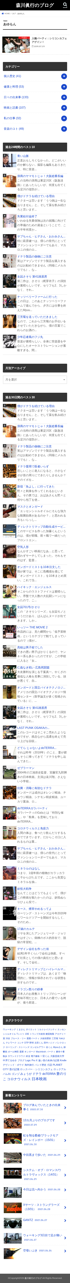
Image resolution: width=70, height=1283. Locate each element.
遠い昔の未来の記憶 (48, 1060)
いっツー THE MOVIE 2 (32, 627)
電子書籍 (35, 1056)
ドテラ (37, 1074)
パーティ (51, 1051)
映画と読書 (14, 107)
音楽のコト (14, 128)
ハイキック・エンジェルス (34, 587)
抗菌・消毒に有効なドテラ (34, 788)
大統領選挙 (45, 1038)
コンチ (20, 1042)
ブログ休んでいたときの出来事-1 (41, 1107)
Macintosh (41, 1051)
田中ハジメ (49, 1042)
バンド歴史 (40, 1065)
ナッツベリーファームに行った (37, 296)
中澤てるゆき (10, 1060)
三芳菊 (55, 1038)
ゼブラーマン (25, 768)
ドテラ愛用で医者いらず (33, 466)
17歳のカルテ (26, 928)
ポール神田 (13, 1051)
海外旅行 (29, 1065)
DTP (26, 1042)
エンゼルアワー (37, 1047)
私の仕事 (12, 118)
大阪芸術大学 (57, 1056)
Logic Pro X (31, 1060)
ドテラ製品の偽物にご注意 (34, 256)
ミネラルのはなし (28, 868)
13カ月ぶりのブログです (39, 1122)
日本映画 (39, 1079)
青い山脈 (23, 155)
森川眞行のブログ (35, 5)
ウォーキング (9, 1029)
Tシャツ (20, 1034)
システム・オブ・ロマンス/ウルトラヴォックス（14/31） (42, 1174)
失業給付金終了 (27, 216)
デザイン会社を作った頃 (33, 948)
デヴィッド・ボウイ (13, 1065)
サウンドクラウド (16, 1056)
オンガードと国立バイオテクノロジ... (41, 687)
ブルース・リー (18, 1038)
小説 (49, 1064)
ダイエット (31, 1029)
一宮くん (45, 1056)
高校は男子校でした (30, 647)
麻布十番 (60, 1051)
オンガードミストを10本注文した (39, 566)
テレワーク (11, 1042)
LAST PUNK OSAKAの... (33, 727)
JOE (27, 1034)
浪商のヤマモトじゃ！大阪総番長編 (40, 176)
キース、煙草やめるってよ (34, 908)
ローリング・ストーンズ (17, 1047)
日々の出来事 (16, 97)
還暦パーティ (33, 1038)
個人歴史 (12, 76)
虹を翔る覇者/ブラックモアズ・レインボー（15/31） (40, 1140)
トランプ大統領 (37, 1034)
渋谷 (8, 1038)
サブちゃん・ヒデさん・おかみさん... (41, 236)
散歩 (5, 1056)
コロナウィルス (19, 1079)
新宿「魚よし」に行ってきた (36, 486)
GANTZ (35, 1220)
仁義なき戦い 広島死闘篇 (33, 667)
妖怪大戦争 (24, 888)
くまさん (21, 1029)
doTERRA (49, 1074)
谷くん (49, 1047)
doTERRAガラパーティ (32, 808)
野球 (31, 1042)
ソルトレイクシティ (47, 1029)
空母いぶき (37, 1250)
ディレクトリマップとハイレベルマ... (41, 969)
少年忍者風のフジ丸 (30, 336)
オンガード (29, 1051)
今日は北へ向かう (41, 1189)
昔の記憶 (14, 1069)
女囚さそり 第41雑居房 (32, 276)
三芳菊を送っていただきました (37, 316)
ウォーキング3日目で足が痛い (42, 1237)
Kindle (63, 1060)
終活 (28, 1056)
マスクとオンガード (30, 506)
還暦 (21, 1051)
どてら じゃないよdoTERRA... (36, 747)
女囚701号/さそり (28, 607)
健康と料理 (14, 86)
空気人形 (23, 546)
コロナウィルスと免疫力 (33, 828)
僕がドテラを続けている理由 (36, 196)
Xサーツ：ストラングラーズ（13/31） (41, 1207)
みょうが (26, 1073)
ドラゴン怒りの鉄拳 (30, 989)
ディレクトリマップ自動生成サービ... (41, 526)
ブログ (21, 1060)
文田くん (38, 1042)
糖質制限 (50, 1034)
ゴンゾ (15, 1073)
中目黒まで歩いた (41, 1154)
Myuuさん (58, 1047)
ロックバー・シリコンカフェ (36, 1069)
